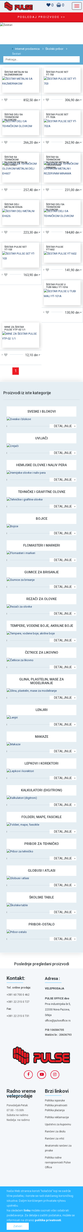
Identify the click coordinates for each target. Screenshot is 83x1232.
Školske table (41, 897)
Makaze (41, 737)
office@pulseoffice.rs (58, 1020)
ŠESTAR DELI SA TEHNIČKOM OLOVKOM (13, 117)
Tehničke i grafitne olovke (41, 492)
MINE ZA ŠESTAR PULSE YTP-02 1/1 (14, 328)
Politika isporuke (55, 1100)
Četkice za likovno (41, 653)
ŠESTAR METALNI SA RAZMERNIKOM (16, 73)
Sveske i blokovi (41, 411)
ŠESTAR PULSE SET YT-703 (57, 73)
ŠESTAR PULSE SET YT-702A (57, 116)
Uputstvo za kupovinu (58, 1124)
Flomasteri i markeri (41, 545)
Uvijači (41, 438)
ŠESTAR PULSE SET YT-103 (15, 248)
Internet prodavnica (27, 48)
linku (27, 1210)
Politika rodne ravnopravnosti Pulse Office (58, 1162)
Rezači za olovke (41, 599)
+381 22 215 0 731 (18, 1016)
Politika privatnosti (56, 1105)
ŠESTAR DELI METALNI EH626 (13, 206)
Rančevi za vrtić (54, 1138)
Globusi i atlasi (41, 871)
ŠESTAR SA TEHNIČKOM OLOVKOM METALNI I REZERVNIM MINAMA (57, 162)
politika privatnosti (48, 1220)
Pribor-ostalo (42, 924)
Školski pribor (54, 48)
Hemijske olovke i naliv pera (41, 465)
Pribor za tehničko (41, 844)
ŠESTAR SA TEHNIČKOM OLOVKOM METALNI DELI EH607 (15, 161)
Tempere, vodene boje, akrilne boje (41, 626)
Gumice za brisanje (41, 572)
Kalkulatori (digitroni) (41, 790)
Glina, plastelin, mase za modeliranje (41, 681)
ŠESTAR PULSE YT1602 (54, 248)
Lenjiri (42, 710)
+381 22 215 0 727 (18, 1001)
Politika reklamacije (57, 1117)
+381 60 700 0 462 (18, 994)
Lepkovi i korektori (41, 763)
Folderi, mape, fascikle (41, 817)
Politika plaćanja (55, 1110)
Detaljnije (63, 426)
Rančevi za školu (55, 1131)
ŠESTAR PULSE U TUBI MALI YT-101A (57, 286)
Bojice (41, 519)
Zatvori (17, 1226)
